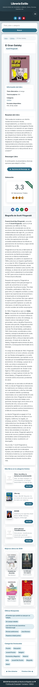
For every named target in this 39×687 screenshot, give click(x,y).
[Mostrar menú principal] (35, 14)
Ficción (8, 648)
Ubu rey (17, 493)
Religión (21, 652)
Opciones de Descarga (19, 169)
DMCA (31, 684)
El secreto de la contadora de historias (27, 599)
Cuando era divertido (12, 572)
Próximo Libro (26, 671)
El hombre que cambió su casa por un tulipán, (18, 616)
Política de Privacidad (13, 684)
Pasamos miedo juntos (13, 635)
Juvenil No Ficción (17, 660)
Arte (7, 660)
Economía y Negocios (13, 656)
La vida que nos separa (27, 572)
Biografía (29, 660)
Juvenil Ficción (11, 652)
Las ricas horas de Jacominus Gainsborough (15, 626)
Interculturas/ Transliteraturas (19, 529)
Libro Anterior (12, 671)
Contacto (25, 684)
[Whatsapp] (21, 209)
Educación (17, 648)
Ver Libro (28, 486)
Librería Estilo (19, 3)
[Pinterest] (23, 18)
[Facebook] (19, 18)
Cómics (12, 38)
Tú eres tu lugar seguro (12, 598)
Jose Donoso (25, 631)
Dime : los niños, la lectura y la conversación (23, 475)
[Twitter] (15, 18)
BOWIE (16, 511)
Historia (25, 656)
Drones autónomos (12, 631)
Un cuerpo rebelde (12, 621)
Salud (8, 664)
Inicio (6, 38)
